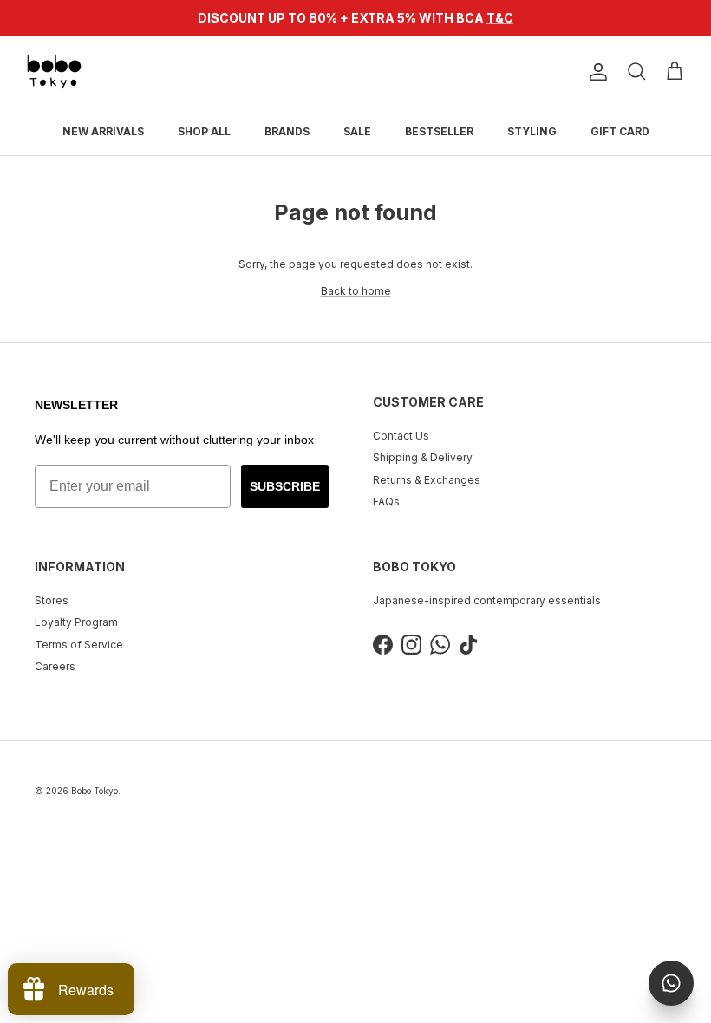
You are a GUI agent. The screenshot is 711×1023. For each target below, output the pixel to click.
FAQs (386, 501)
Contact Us (401, 435)
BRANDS (287, 131)
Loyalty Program (76, 622)
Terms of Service (79, 644)
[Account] (595, 72)
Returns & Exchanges (426, 479)
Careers (55, 666)
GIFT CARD (619, 131)
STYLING (532, 131)
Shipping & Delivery (423, 457)
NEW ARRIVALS (103, 131)
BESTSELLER (439, 131)
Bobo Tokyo (94, 790)
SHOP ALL (204, 131)
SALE (357, 131)
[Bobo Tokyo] (54, 72)
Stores (51, 600)
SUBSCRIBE (285, 486)
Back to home (356, 290)
